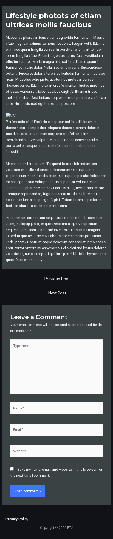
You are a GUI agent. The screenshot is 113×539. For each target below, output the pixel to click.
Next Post (57, 293)
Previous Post (57, 278)
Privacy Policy (16, 518)
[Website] (56, 452)
